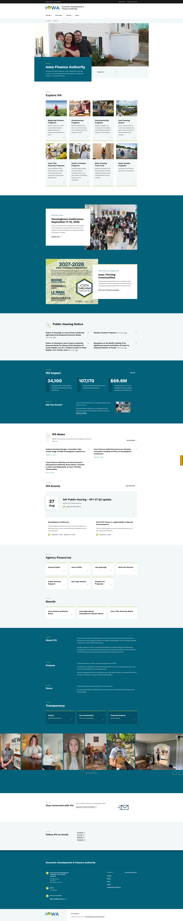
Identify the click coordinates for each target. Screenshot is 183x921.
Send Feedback (75, 913)
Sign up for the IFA (85, 807)
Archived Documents (131, 872)
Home (49, 20)
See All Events (130, 486)
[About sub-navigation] (80, 15)
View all (132, 372)
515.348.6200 (53, 890)
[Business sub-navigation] (52, 15)
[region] (91, 754)
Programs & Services (132, 1)
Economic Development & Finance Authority (73, 8)
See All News (131, 440)
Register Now (55, 237)
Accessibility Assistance (114, 887)
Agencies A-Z (122, 1)
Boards (109, 878)
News (108, 881)
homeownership (81, 413)
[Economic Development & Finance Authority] (53, 8)
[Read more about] (133, 514)
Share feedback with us (57, 899)
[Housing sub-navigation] (72, 15)
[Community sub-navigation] (63, 15)
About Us (55, 20)
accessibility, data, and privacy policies (94, 916)
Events (109, 884)
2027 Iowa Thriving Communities (108, 290)
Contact (109, 875)
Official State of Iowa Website (53, 1)
